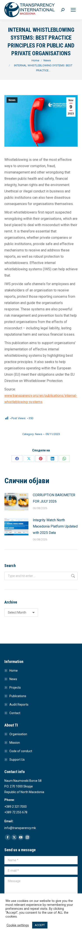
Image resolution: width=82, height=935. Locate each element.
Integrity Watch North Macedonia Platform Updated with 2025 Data (55, 526)
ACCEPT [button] (40, 925)
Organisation (18, 734)
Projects (15, 687)
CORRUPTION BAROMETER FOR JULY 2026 (54, 498)
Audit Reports (18, 704)
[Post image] (16, 501)
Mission (14, 742)
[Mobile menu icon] (73, 9)
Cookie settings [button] (18, 925)
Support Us (17, 759)
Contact (14, 713)
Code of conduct (20, 751)
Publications (17, 696)
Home (13, 670)
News (12, 100)
